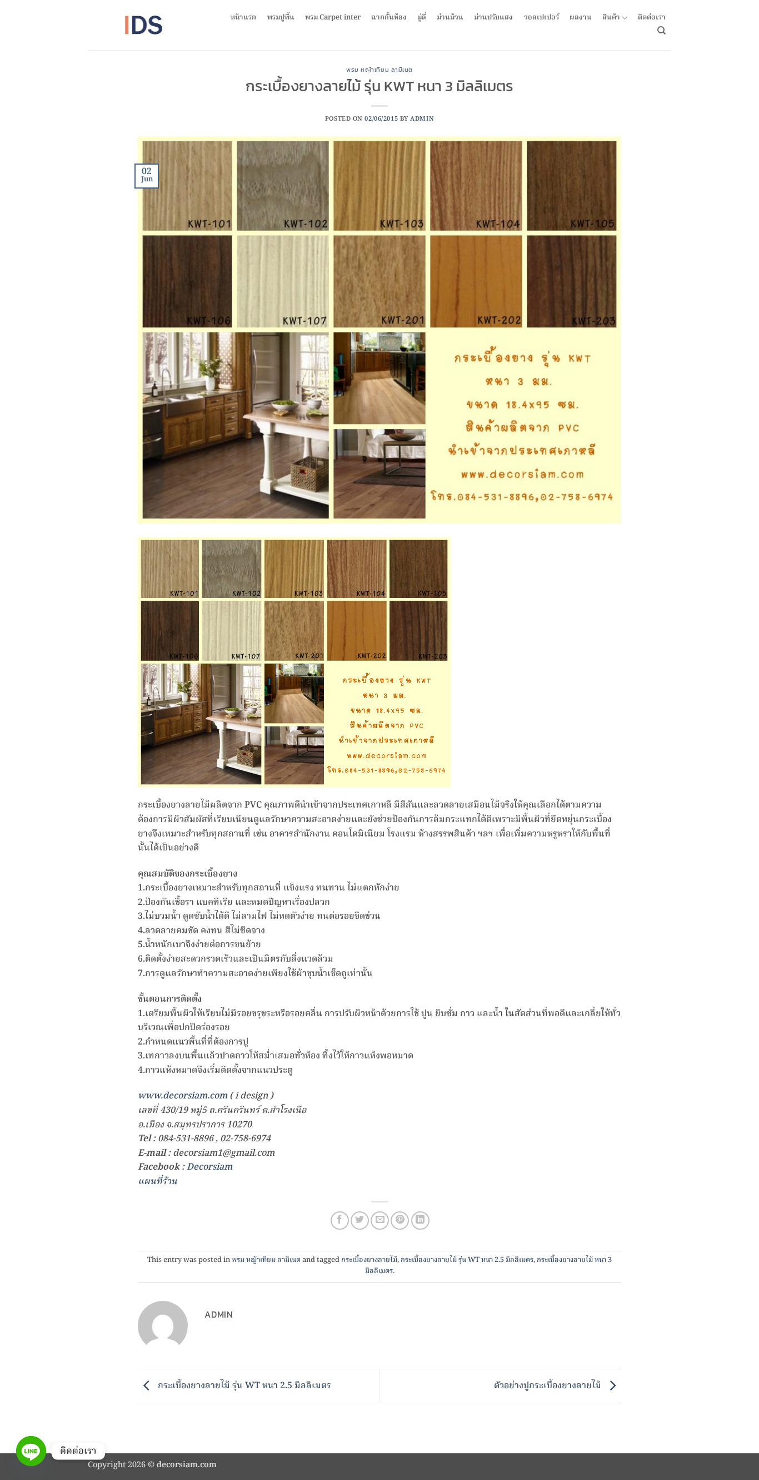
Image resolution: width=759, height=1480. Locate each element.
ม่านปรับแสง (493, 17)
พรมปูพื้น (280, 17)
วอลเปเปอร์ (541, 17)
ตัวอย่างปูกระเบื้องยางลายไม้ (548, 1386)
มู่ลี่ (421, 17)
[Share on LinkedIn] (420, 1220)
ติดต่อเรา (652, 17)
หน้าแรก (243, 17)
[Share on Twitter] (360, 1220)
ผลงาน (581, 17)
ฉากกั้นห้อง (389, 17)
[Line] (31, 1451)
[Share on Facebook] (340, 1220)
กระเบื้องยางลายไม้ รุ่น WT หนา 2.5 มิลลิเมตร (467, 1260)
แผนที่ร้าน (157, 1182)
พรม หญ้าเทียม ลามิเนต (379, 69)
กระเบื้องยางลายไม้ (369, 1260)
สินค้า (611, 18)
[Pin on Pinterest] (400, 1220)
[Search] (661, 31)
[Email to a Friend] (380, 1220)
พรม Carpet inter (333, 17)
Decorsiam (209, 1167)
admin (422, 119)
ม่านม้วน (450, 17)
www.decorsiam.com (182, 1096)
